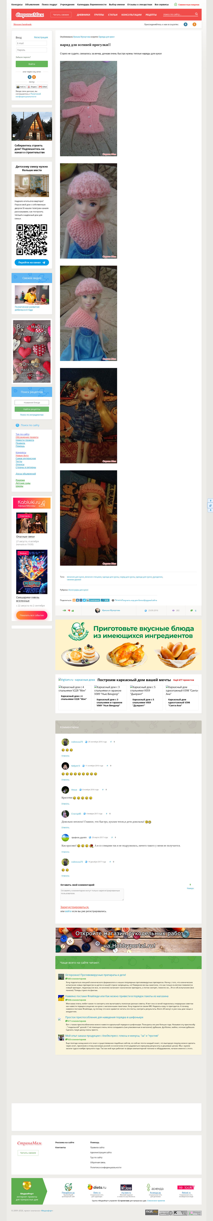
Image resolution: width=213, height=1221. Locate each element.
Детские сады (23, 483)
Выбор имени (117, 4)
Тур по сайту (22, 434)
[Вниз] (210, 510)
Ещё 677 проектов (183, 679)
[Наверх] (210, 500)
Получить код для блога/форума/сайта (139, 600)
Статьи (112, 14)
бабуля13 (75, 765)
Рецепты (151, 14)
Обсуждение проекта (27, 437)
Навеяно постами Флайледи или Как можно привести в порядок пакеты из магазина (116, 996)
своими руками (74, 579)
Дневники (83, 14)
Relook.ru (186, 1193)
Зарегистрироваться (74, 907)
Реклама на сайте (64, 1142)
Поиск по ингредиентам (32, 414)
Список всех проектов (156, 1201)
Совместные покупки (188, 4)
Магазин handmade (22, 24)
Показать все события (32, 615)
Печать (118, 600)
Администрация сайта (100, 1152)
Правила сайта (97, 1147)
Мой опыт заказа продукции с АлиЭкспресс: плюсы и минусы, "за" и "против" (112, 1035)
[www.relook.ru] (186, 1191)
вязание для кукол (75, 576)
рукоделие (157, 576)
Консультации (131, 14)
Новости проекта (25, 440)
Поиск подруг (49, 4)
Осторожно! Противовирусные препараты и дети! (95, 975)
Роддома (20, 480)
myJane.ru (126, 1193)
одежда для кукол (144, 576)
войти (68, 911)
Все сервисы (162, 4)
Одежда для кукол (106, 37)
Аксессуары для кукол (78, 589)
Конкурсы (17, 4)
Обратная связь (98, 1162)
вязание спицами (93, 576)
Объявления (32, 4)
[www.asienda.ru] (155, 1191)
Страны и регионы (26, 467)
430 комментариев (77, 978)
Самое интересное (26, 458)
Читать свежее (61, 14)
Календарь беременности (91, 4)
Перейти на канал (29, 262)
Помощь (20, 446)
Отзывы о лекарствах (139, 4)
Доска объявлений (26, 473)
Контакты (60, 1147)
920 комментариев (77, 1039)
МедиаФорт (27, 1193)
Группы (99, 14)
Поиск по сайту (30, 425)
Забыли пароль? (23, 57)
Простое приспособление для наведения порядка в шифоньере (104, 1017)
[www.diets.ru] (96, 1191)
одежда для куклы (110, 576)
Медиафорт (46, 1210)
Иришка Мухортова (81, 37)
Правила (20, 443)
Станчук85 (76, 813)
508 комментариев (77, 999)
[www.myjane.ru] (126, 1191)
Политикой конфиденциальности (28, 95)
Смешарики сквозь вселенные (27, 599)
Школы (19, 486)
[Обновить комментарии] (210, 505)
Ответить (65, 756)
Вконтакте (29, 77)
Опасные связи (25, 536)
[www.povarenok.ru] (68, 1191)
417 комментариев (77, 1021)
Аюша (74, 789)
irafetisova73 (77, 742)
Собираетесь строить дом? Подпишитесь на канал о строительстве (30, 149)
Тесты (19, 461)
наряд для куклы (127, 576)
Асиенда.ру (155, 1193)
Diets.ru (96, 1193)
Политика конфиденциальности (105, 1167)
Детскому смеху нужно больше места (32, 168)
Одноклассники (34, 77)
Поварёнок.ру (68, 1193)
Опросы (20, 464)
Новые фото (22, 455)
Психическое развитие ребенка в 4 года (27, 308)
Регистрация (41, 37)
